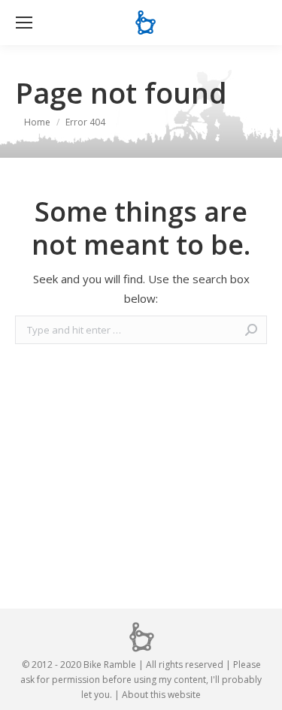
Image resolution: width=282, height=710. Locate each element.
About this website (161, 694)
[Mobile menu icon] (24, 23)
